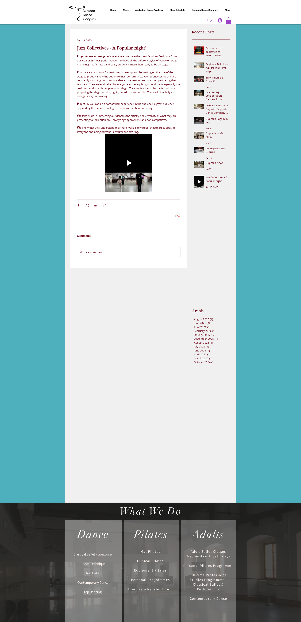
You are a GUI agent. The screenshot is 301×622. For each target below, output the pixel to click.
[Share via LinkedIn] (95, 205)
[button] (228, 20)
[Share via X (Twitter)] (87, 205)
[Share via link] (104, 205)
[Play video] (128, 163)
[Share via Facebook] (78, 205)
